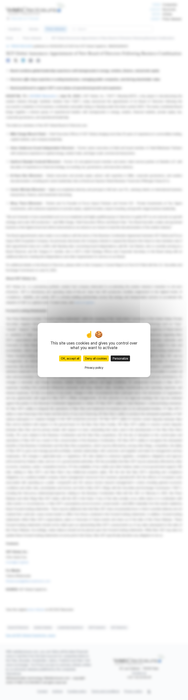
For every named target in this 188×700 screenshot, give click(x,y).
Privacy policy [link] (94, 367)
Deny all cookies (96, 358)
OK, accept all (70, 358)
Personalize (120, 358)
